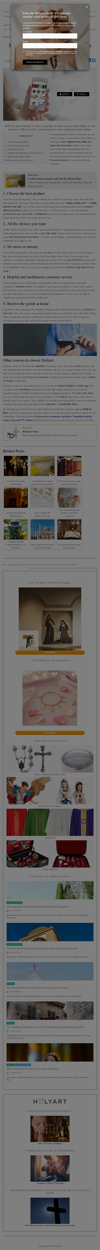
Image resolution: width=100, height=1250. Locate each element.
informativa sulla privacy (63, 51)
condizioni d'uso (49, 51)
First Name (27, 32)
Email (25, 41)
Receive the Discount (35, 62)
